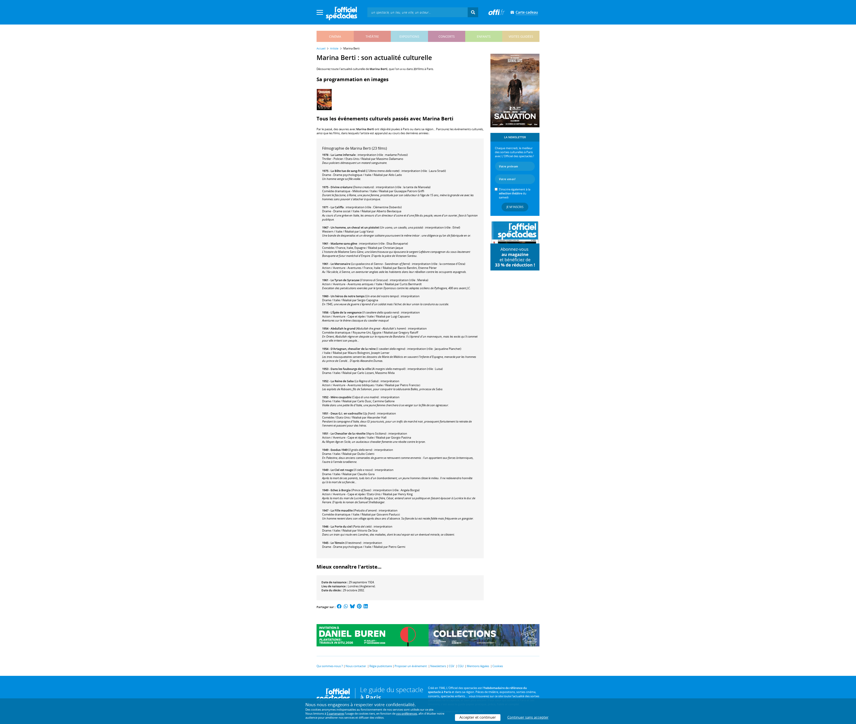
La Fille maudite (342, 510)
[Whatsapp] (346, 607)
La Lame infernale (343, 155)
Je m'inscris (514, 207)
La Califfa (337, 207)
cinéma (335, 36)
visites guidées (521, 36)
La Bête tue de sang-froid (348, 171)
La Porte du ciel (341, 526)
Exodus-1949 (339, 450)
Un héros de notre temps (347, 296)
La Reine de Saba (342, 381)
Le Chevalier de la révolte (348, 433)
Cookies (497, 666)
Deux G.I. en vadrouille (346, 413)
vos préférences (406, 714)
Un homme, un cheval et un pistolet (355, 227)
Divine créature (341, 187)
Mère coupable (341, 397)
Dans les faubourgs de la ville (351, 369)
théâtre (372, 36)
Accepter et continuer (477, 717)
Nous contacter (356, 666)
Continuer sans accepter (528, 717)
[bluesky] (352, 607)
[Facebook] (339, 607)
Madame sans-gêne (344, 243)
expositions (409, 36)
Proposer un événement (411, 666)
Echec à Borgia (341, 490)
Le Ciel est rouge (342, 470)
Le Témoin (337, 543)
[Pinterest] (359, 607)
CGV (451, 666)
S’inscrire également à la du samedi (514, 193)
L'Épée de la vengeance (346, 312)
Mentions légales (478, 666)
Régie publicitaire (380, 666)
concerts (446, 36)
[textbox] (417, 12)
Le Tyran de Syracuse (345, 280)
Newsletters (438, 666)
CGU (460, 666)
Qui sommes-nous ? (330, 666)
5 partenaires (335, 714)
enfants (484, 36)
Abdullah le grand (343, 328)
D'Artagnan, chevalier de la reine (353, 349)
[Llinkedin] (365, 607)
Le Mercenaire (340, 264)
